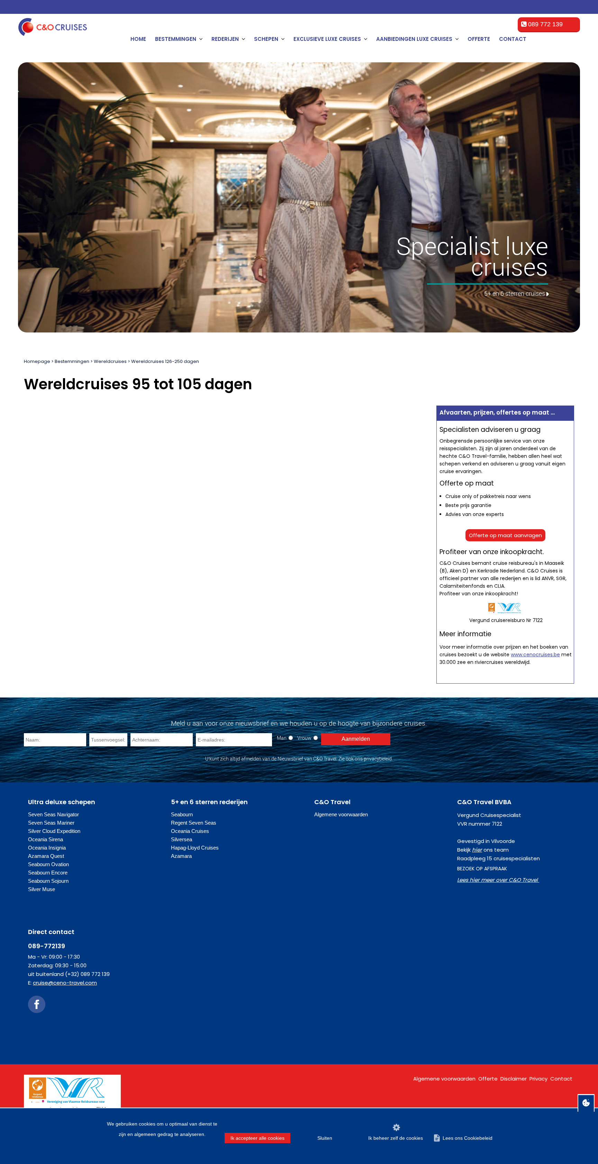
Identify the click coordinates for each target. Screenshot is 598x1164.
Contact (512, 39)
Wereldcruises (110, 361)
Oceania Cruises (190, 831)
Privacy (538, 1078)
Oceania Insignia (47, 848)
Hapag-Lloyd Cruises (195, 848)
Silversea (181, 839)
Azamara (181, 856)
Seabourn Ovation (48, 864)
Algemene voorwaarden (341, 814)
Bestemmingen (72, 361)
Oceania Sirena (45, 839)
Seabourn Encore (47, 873)
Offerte (479, 39)
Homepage (37, 361)
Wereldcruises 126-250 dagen (165, 361)
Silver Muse (41, 889)
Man (282, 738)
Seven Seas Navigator (53, 814)
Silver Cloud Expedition (54, 831)
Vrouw (304, 738)
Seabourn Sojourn (48, 881)
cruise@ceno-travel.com (65, 982)
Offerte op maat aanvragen (505, 535)
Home (138, 39)
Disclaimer (513, 1078)
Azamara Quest (46, 856)
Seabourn (182, 814)
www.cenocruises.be (535, 654)
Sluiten (324, 1138)
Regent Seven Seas (193, 823)
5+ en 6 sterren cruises (514, 293)
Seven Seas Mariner (51, 823)
